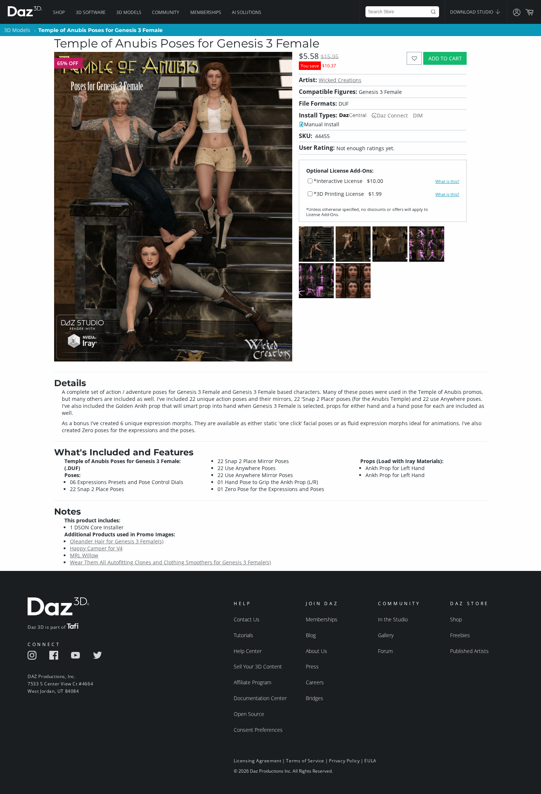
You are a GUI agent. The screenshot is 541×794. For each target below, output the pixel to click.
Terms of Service (305, 761)
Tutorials (243, 635)
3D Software (91, 12)
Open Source (249, 713)
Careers (315, 682)
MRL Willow (84, 555)
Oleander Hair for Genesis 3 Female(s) (116, 541)
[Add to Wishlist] (414, 58)
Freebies (460, 635)
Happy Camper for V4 (96, 548)
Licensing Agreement (257, 761)
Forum (385, 650)
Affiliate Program (252, 682)
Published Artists (469, 650)
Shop (59, 12)
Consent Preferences (258, 729)
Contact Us (246, 619)
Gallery (385, 635)
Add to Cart (445, 58)
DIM (418, 115)
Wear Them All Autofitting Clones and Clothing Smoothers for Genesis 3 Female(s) (170, 562)
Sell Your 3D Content (258, 666)
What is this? (447, 181)
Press (312, 666)
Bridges (314, 698)
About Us (316, 650)
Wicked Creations (340, 80)
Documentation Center (260, 698)
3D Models (128, 12)
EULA (370, 761)
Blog (311, 635)
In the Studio (393, 619)
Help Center (248, 650)
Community (165, 12)
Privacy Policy (344, 761)
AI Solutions (246, 12)
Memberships (205, 12)
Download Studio (472, 12)
